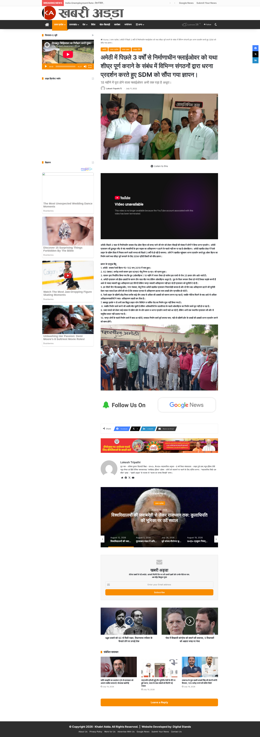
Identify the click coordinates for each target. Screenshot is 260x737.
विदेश (93, 24)
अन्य (140, 24)
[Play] (45, 66)
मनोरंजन (128, 24)
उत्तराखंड (73, 24)
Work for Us (109, 731)
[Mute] (85, 66)
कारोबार (117, 24)
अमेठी (104, 49)
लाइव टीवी (136, 49)
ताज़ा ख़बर (125, 49)
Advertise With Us (126, 731)
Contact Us (176, 731)
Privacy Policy (96, 731)
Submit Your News (207, 3)
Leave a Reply (159, 702)
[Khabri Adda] (83, 13)
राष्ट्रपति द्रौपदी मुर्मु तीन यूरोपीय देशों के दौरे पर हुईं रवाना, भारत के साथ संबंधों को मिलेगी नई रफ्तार (158, 683)
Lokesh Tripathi (113, 88)
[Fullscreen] (89, 66)
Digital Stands (182, 726)
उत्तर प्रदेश (58, 24)
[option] (159, 517)
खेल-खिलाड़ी (105, 24)
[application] (68, 54)
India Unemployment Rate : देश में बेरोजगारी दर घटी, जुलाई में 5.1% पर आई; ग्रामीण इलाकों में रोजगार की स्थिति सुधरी (115, 3)
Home (105, 39)
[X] (129, 478)
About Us (83, 731)
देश (84, 24)
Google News (186, 3)
